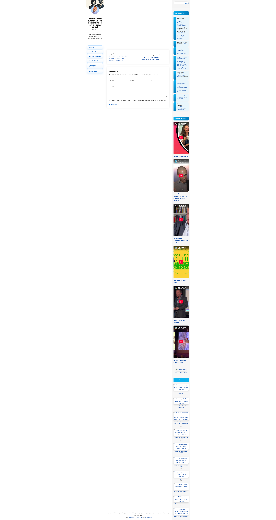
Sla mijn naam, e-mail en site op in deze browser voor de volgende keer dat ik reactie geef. (139, 100)
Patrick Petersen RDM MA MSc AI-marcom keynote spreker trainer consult (95, 23)
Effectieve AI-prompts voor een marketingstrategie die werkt (181, 423)
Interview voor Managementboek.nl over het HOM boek (181, 240)
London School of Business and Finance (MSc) (182, 34)
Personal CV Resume (135, 517)
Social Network (158, 11)
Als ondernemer (93, 71)
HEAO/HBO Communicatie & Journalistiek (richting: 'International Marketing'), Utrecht (182, 22)
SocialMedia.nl (180, 106)
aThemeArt (148, 517)
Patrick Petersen (117, 11)
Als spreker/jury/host (95, 56)
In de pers (91, 47)
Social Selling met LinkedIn (181, 479)
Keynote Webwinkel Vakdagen (179, 321)
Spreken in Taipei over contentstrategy (180, 361)
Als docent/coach (93, 60)
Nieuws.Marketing (181, 108)
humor (117, 48)
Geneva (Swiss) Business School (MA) (181, 37)
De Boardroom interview (181, 156)
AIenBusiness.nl (180, 109)
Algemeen (150, 11)
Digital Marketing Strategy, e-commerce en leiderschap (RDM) (182, 52)
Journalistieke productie (92, 66)
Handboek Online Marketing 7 (181, 491)
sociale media (126, 48)
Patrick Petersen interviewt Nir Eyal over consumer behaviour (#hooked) (180, 197)
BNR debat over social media (180, 281)
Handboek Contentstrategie (181, 516)
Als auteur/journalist (94, 52)
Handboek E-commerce (181, 503)
